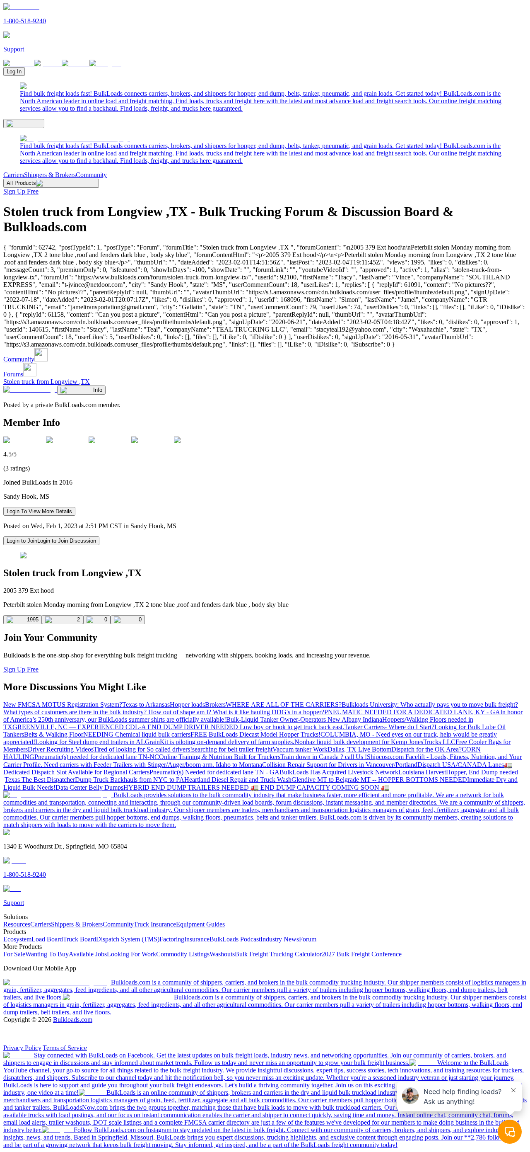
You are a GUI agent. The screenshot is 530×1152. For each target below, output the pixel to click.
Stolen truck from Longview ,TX (46, 381)
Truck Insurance (155, 924)
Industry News (279, 939)
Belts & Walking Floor (53, 734)
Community (91, 174)
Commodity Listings (183, 954)
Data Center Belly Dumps (89, 787)
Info (97, 390)
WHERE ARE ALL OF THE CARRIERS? (284, 704)
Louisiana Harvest (422, 772)
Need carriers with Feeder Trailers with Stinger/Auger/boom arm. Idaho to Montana (153, 764)
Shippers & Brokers (50, 174)
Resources (16, 924)
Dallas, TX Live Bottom (359, 749)
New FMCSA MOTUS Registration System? (62, 704)
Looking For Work (131, 954)
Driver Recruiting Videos (61, 749)
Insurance (197, 939)
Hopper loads (187, 704)
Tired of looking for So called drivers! (143, 749)
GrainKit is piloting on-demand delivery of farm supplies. (219, 741)
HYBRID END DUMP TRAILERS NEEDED (187, 787)
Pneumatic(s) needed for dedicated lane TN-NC (96, 756)
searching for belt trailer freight (232, 749)
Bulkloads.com (72, 1019)
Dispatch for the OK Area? (426, 749)
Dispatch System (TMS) (127, 939)
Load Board (47, 939)
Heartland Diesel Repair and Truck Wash (238, 779)
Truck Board (79, 939)
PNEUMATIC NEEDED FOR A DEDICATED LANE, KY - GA (412, 711)
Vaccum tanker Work (300, 749)
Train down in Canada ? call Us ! (323, 756)
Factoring (171, 939)
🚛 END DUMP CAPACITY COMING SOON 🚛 (320, 787)
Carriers (13, 174)
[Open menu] (23, 123)
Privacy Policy (22, 1047)
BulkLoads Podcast (235, 939)
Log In (14, 71)
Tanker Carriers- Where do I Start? (389, 726)
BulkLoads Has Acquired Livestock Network (338, 772)
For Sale (14, 954)
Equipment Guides (200, 924)
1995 (33, 619)
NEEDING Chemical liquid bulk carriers (136, 734)
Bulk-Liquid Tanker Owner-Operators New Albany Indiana (304, 719)
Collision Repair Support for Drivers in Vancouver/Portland (339, 764)
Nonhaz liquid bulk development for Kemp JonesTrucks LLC (374, 741)
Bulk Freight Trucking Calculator (278, 954)
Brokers (215, 704)
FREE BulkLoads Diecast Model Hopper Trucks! (255, 734)
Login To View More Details (39, 511)
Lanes (496, 764)
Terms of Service (65, 1047)
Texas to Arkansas (146, 704)
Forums (13, 374)
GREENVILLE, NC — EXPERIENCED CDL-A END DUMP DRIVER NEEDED (126, 726)
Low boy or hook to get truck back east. (292, 726)
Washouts (222, 954)
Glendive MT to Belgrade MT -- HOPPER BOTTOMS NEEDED (379, 779)
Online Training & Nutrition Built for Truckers (219, 756)
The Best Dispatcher (48, 779)
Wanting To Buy (47, 954)
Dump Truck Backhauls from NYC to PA (129, 779)
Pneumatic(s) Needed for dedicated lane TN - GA (214, 772)
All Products (21, 183)
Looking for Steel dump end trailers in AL (90, 741)
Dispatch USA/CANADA (452, 764)
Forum (307, 939)
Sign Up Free (21, 191)
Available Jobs (88, 954)
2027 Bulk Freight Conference (362, 954)
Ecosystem (17, 939)
